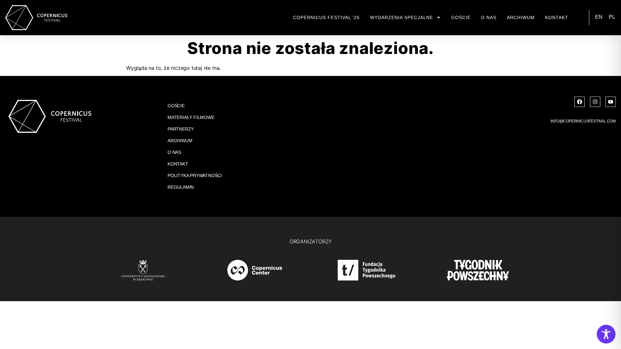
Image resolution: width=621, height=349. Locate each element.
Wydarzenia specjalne (401, 17)
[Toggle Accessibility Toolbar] (606, 334)
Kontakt (556, 17)
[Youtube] (610, 102)
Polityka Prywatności (195, 175)
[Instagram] (595, 102)
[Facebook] (579, 102)
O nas (488, 17)
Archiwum (521, 17)
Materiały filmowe (191, 117)
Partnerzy (181, 129)
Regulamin (181, 187)
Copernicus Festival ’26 (326, 17)
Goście (461, 17)
